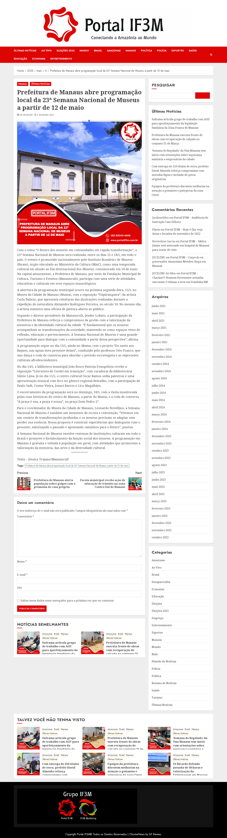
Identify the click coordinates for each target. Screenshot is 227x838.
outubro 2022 (160, 537)
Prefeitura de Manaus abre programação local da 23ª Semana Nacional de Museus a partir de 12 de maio (77, 465)
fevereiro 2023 (161, 508)
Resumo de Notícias (164, 683)
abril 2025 (158, 320)
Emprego (158, 618)
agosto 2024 (159, 378)
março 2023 (159, 501)
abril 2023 (158, 494)
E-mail (22, 574)
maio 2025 (158, 313)
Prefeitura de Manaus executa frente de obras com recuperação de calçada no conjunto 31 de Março (122, 650)
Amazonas (114, 50)
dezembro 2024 (161, 349)
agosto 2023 (159, 465)
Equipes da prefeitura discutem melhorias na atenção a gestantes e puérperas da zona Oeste (180, 190)
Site (19, 587)
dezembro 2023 (161, 436)
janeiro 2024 (160, 429)
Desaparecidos (161, 582)
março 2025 (159, 328)
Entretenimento (61, 58)
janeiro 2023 (160, 516)
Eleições (157, 603)
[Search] (211, 54)
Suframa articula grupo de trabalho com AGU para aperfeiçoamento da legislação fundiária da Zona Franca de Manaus (60, 650)
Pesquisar (163, 85)
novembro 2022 (161, 530)
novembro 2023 (161, 443)
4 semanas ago (45, 115)
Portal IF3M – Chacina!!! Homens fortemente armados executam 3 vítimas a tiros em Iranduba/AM (180, 277)
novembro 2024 (161, 357)
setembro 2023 (161, 458)
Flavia (156, 229)
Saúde (193, 50)
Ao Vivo (46, 50)
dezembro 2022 (161, 523)
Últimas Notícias (25, 50)
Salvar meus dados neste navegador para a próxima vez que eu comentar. (67, 600)
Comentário (25, 516)
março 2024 (159, 414)
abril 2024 (158, 407)
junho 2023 (159, 479)
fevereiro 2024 (161, 422)
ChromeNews (137, 834)
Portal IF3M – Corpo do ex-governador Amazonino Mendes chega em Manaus (179, 262)
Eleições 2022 (66, 50)
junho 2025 (159, 306)
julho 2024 (158, 385)
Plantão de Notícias (164, 661)
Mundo (84, 50)
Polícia (162, 50)
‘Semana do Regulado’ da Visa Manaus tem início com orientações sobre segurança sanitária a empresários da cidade (179, 155)
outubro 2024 (160, 364)
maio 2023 (158, 487)
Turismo (157, 697)
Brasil (98, 50)
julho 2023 (158, 472)
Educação (20, 58)
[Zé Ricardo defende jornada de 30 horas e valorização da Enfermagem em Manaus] (159, 764)
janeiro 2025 (160, 342)
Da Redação (26, 115)
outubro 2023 (160, 450)
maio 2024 (158, 400)
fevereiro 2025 (161, 335)
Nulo (155, 654)
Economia (38, 58)
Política (146, 50)
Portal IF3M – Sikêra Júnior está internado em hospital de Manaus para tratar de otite (180, 245)
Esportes (177, 50)
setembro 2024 (161, 371)
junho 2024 (159, 393)
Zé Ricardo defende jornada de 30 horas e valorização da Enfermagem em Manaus (190, 769)
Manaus (131, 50)
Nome (22, 561)
